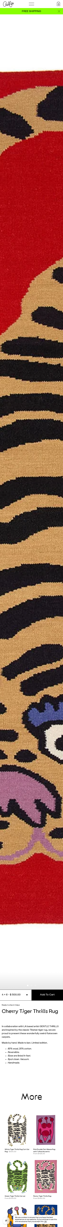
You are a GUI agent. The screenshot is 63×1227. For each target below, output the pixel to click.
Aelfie (8, 4)
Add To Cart (47, 995)
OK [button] (45, 1221)
